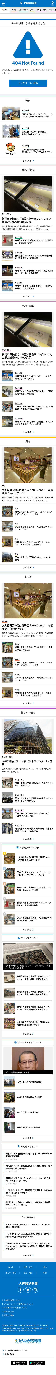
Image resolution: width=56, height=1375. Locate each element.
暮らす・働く (41, 10)
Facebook (21, 1290)
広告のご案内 (9, 1315)
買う (32, 10)
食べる (14, 10)
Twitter (28, 1290)
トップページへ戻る (28, 83)
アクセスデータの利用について (15, 1308)
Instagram (35, 1290)
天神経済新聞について (12, 1300)
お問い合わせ (9, 1311)
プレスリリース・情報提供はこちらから (18, 1304)
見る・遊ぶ (23, 10)
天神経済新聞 (28, 3)
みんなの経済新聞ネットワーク (28, 1341)
